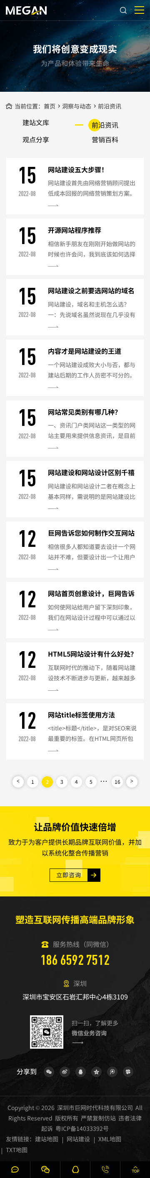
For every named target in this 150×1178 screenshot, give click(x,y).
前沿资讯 (109, 106)
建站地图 (46, 1139)
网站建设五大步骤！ (78, 169)
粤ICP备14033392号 (82, 1128)
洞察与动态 (76, 106)
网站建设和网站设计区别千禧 (91, 472)
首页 (49, 106)
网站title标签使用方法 (81, 715)
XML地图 (109, 1139)
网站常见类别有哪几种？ (84, 412)
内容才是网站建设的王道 (84, 351)
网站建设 (78, 1139)
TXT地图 (17, 1149)
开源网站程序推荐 (74, 230)
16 (117, 781)
